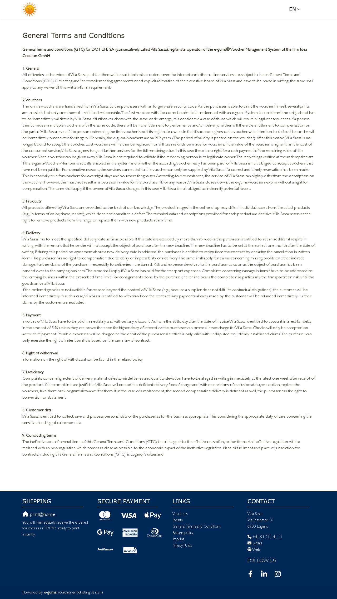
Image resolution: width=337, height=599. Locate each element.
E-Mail (257, 544)
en (292, 9)
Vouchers (179, 514)
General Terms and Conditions (196, 527)
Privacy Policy (182, 546)
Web (256, 550)
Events (177, 521)
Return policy (182, 533)
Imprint (178, 540)
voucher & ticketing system (73, 593)
